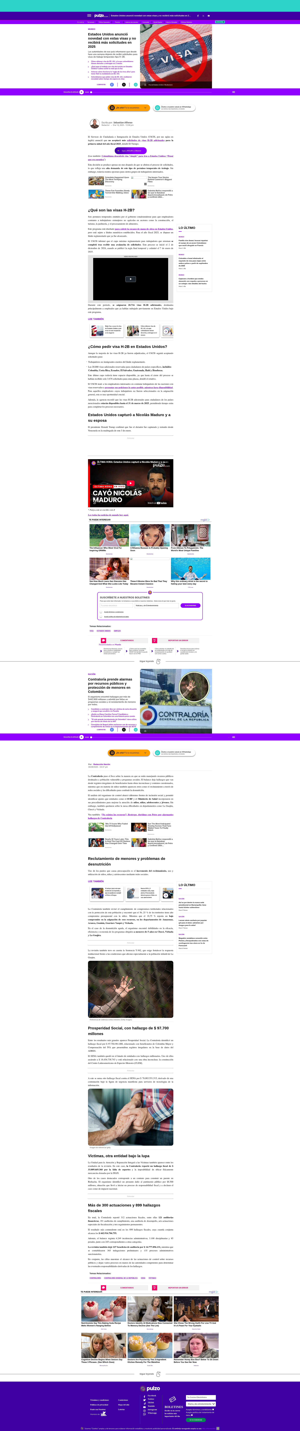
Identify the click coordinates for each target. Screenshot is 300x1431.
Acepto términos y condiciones (114, 612)
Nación (92, 674)
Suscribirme (196, 1420)
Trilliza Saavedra (104, 22)
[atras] (165, 331)
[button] (89, 15)
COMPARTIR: (101, 84)
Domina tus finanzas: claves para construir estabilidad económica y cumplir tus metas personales (113, 651)
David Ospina (158, 22)
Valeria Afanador (171, 22)
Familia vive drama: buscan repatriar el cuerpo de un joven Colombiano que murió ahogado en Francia (193, 243)
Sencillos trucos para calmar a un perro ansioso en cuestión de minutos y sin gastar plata (189, 651)
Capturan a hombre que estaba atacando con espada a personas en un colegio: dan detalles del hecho (193, 281)
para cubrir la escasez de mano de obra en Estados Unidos (144, 229)
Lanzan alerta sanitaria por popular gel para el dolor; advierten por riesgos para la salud (193, 922)
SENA (143, 1278)
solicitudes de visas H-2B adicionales (146, 140)
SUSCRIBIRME (190, 605)
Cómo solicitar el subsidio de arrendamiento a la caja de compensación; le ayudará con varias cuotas (164, 651)
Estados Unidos (104, 631)
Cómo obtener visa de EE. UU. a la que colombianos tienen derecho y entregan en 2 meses (149, 330)
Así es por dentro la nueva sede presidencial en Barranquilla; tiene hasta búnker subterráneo (192, 905)
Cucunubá (145, 22)
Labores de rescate (131, 22)
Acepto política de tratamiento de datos (116, 616)
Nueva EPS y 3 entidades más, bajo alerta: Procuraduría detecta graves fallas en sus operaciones (149, 893)
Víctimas (152, 1278)
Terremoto (90, 22)
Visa (91, 631)
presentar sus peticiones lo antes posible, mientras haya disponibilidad (139, 387)
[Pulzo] (101, 15)
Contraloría (95, 1278)
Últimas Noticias (186, 22)
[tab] (124, 640)
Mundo (91, 29)
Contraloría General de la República (120, 1278)
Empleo (117, 631)
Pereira (117, 22)
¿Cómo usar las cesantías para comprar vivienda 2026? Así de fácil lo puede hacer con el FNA (138, 651)
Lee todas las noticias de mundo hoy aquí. (108, 515)
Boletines (219, 22)
